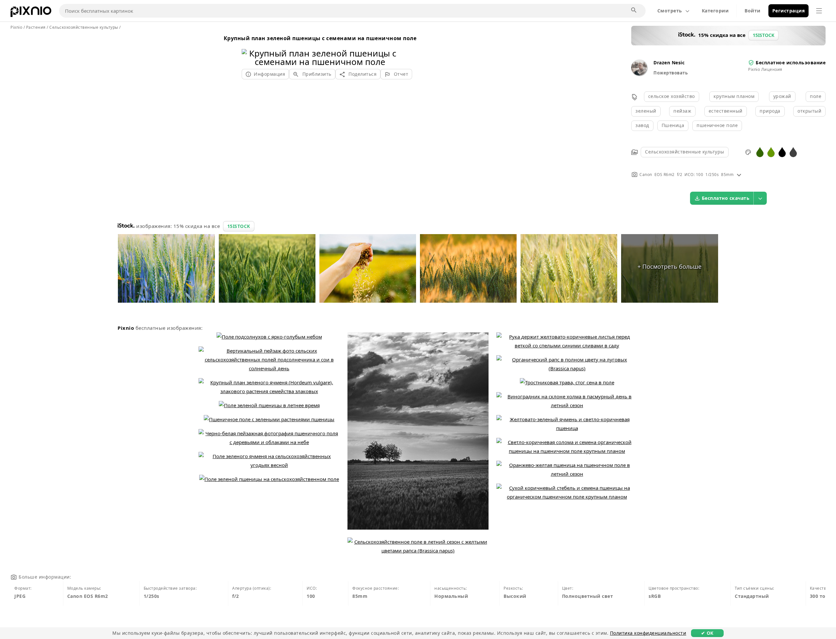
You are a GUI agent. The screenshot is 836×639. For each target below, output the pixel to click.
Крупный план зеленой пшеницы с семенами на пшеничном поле (320, 38)
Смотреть (669, 11)
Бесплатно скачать (726, 198)
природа (770, 111)
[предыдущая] (249, 49)
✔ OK (707, 633)
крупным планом (734, 96)
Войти (753, 11)
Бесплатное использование (791, 62)
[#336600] (760, 151)
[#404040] (793, 151)
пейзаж (682, 111)
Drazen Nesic (668, 62)
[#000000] (782, 151)
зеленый (645, 111)
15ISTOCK (238, 226)
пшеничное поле (717, 125)
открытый (809, 111)
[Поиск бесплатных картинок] (634, 10)
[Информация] (739, 174)
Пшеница (673, 125)
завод (642, 125)
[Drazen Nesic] (639, 74)
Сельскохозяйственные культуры (684, 152)
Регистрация (788, 11)
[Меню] (819, 10)
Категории (715, 11)
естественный (726, 111)
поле (815, 96)
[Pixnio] (30, 13)
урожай (782, 96)
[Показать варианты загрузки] (760, 198)
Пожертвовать (670, 73)
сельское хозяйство (671, 96)
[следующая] (391, 49)
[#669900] (771, 151)
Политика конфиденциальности (648, 633)
